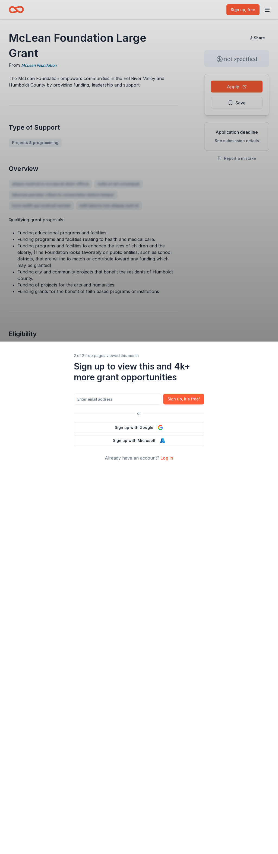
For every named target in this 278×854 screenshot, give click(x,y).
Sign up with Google (134, 427)
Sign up (184, 399)
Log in (166, 458)
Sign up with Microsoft (134, 440)
